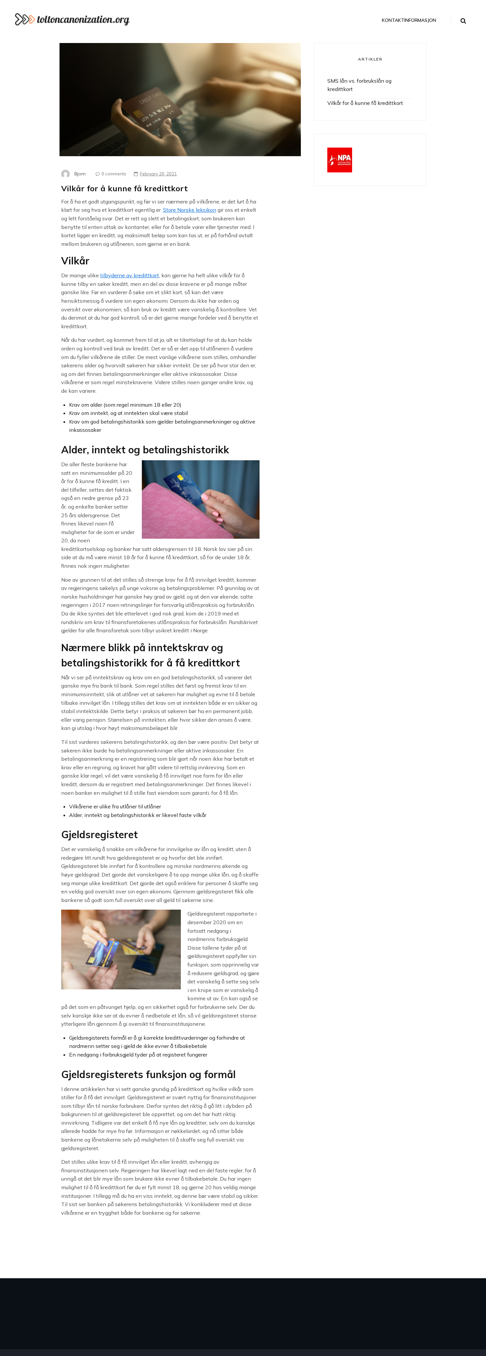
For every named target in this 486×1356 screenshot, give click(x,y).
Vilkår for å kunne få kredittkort (365, 103)
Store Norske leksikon (189, 209)
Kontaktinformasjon (409, 20)
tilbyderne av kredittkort (129, 275)
